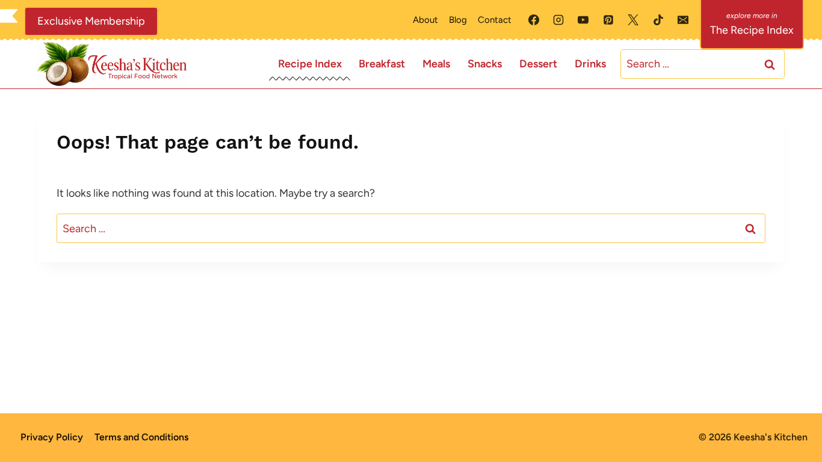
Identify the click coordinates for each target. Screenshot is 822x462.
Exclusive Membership (91, 21)
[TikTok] (658, 20)
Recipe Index (310, 63)
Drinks (590, 63)
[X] (633, 20)
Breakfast (382, 63)
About (425, 19)
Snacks (485, 63)
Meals (436, 63)
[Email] (683, 20)
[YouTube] (583, 20)
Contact (494, 19)
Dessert (538, 63)
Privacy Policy (51, 437)
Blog (458, 19)
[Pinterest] (608, 20)
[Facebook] (534, 20)
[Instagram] (558, 20)
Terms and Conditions (141, 437)
